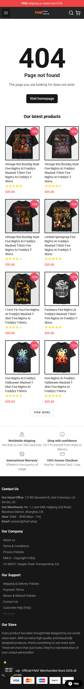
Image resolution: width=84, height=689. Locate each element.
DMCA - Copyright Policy (19, 558)
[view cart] (78, 12)
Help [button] (76, 683)
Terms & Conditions (16, 546)
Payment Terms (13, 589)
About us (9, 540)
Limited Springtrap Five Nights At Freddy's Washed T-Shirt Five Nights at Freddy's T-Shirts (60, 245)
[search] (71, 12)
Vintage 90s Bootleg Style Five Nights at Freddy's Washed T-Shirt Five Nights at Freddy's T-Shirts (22, 172)
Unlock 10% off (8, 670)
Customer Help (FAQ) (17, 607)
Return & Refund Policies (19, 595)
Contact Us (10, 601)
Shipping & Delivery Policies (21, 583)
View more (42, 412)
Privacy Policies (13, 552)
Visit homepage (42, 99)
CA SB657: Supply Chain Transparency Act (31, 564)
